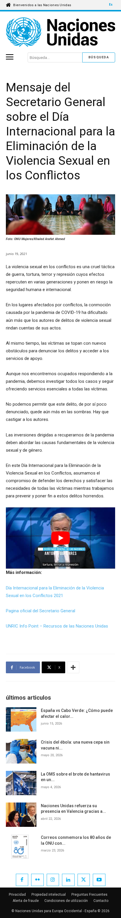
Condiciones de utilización (66, 901)
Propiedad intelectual (48, 894)
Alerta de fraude (26, 901)
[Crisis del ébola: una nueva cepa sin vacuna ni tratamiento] (21, 751)
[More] (73, 667)
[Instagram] (53, 880)
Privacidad (17, 894)
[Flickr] (37, 880)
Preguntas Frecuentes (89, 894)
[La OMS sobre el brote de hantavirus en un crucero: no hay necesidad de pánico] (21, 783)
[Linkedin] (68, 880)
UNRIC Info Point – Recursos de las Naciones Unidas (57, 626)
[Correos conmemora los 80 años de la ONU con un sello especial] (21, 846)
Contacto (100, 901)
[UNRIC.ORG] (60, 32)
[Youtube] (99, 880)
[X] (84, 880)
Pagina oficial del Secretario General (40, 610)
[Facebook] (22, 880)
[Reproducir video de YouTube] (60, 538)
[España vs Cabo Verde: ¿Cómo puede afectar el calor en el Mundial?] (21, 719)
